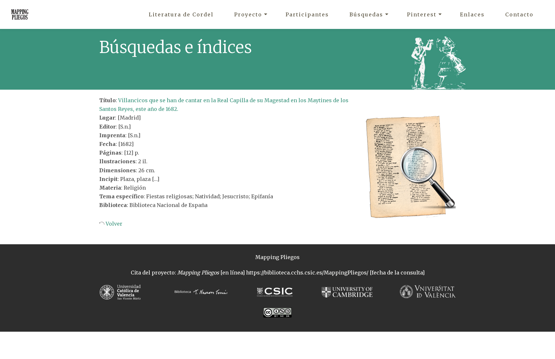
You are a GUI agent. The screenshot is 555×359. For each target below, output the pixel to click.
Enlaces (472, 14)
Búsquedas (366, 14)
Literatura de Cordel (181, 14)
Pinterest (421, 14)
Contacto (519, 14)
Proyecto (248, 14)
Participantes (307, 14)
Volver (113, 223)
